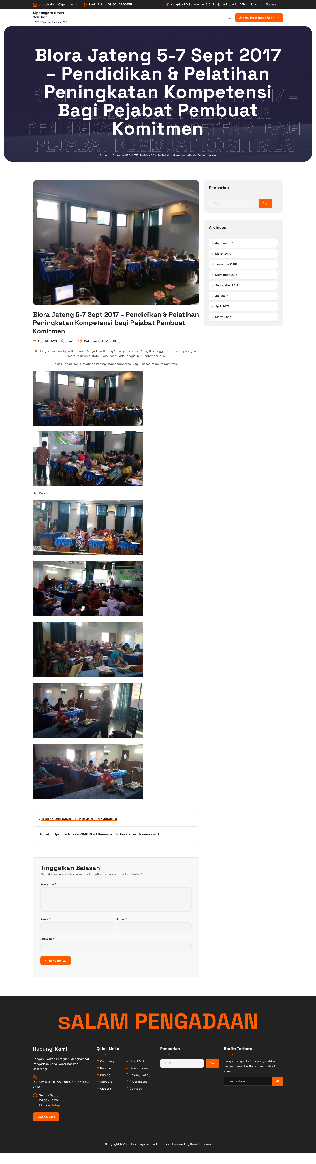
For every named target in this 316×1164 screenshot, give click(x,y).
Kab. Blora (113, 341)
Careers (105, 1089)
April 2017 (222, 306)
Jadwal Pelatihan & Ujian (257, 18)
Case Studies (139, 1068)
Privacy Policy (140, 1075)
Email (122, 919)
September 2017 (226, 285)
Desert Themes (200, 1144)
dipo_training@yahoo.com (58, 4)
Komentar (48, 884)
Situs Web (47, 939)
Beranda (103, 155)
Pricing (105, 1075)
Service (105, 1068)
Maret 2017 (223, 317)
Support (106, 1082)
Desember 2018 (226, 264)
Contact (136, 1089)
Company (107, 1061)
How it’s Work (139, 1061)
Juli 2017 (221, 296)
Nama (45, 919)
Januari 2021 (224, 243)
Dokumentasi (93, 341)
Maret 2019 (223, 254)
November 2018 (226, 275)
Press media (138, 1082)
